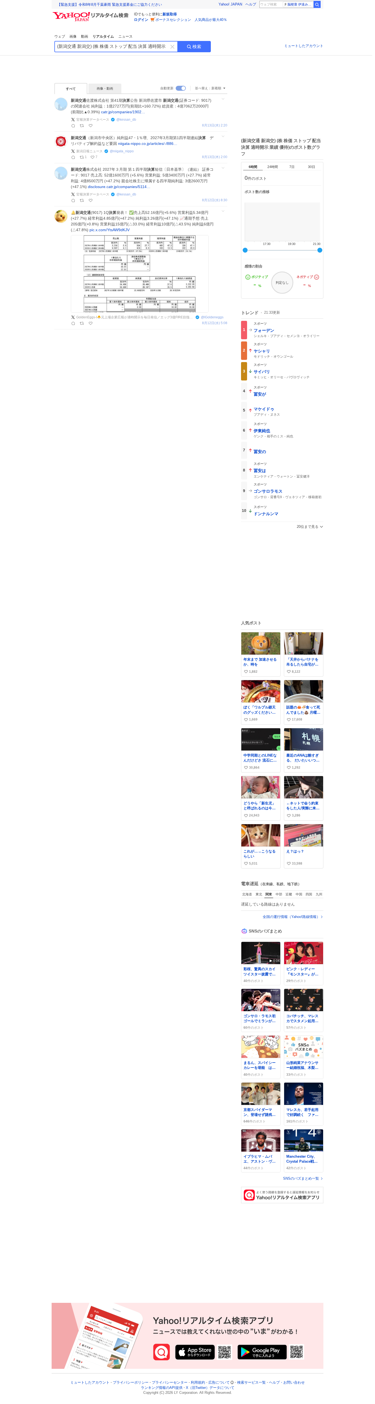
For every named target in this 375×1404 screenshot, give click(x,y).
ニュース (125, 36)
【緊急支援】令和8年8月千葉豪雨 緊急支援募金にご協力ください (109, 4)
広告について (219, 1382)
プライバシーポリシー (131, 1382)
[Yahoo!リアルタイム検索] (91, 13)
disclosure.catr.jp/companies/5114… (119, 186)
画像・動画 (105, 88)
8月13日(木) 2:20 (214, 125)
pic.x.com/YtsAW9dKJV (109, 230)
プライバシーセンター (170, 1382)
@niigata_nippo (122, 151)
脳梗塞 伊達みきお (300, 4)
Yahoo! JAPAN (230, 4)
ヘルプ (250, 4)
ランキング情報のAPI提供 (162, 1388)
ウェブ (59, 36)
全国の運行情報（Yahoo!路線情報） (291, 917)
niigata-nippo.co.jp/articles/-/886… (147, 143)
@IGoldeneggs (212, 317)
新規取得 (170, 14)
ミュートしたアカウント (303, 46)
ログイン (141, 20)
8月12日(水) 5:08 (214, 323)
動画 (84, 36)
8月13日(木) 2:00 (214, 157)
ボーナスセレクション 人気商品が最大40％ (191, 20)
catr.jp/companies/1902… (123, 112)
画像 (73, 36)
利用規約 (198, 1382)
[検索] (317, 4)
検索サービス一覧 (251, 1382)
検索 (196, 46)
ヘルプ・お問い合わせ (287, 1382)
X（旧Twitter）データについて (210, 1388)
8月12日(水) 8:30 (214, 200)
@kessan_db (126, 120)
